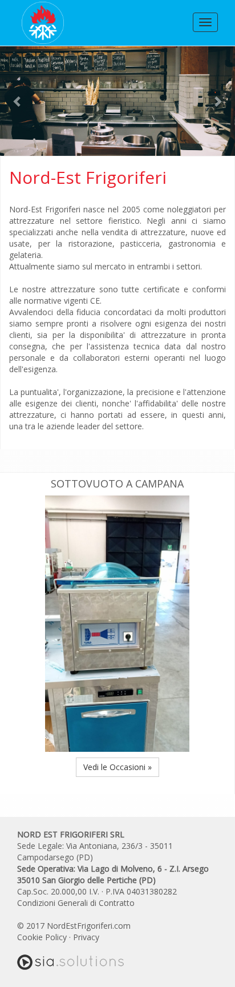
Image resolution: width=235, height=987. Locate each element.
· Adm (112, 937)
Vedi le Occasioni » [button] (117, 767)
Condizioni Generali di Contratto (76, 902)
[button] (17, 101)
